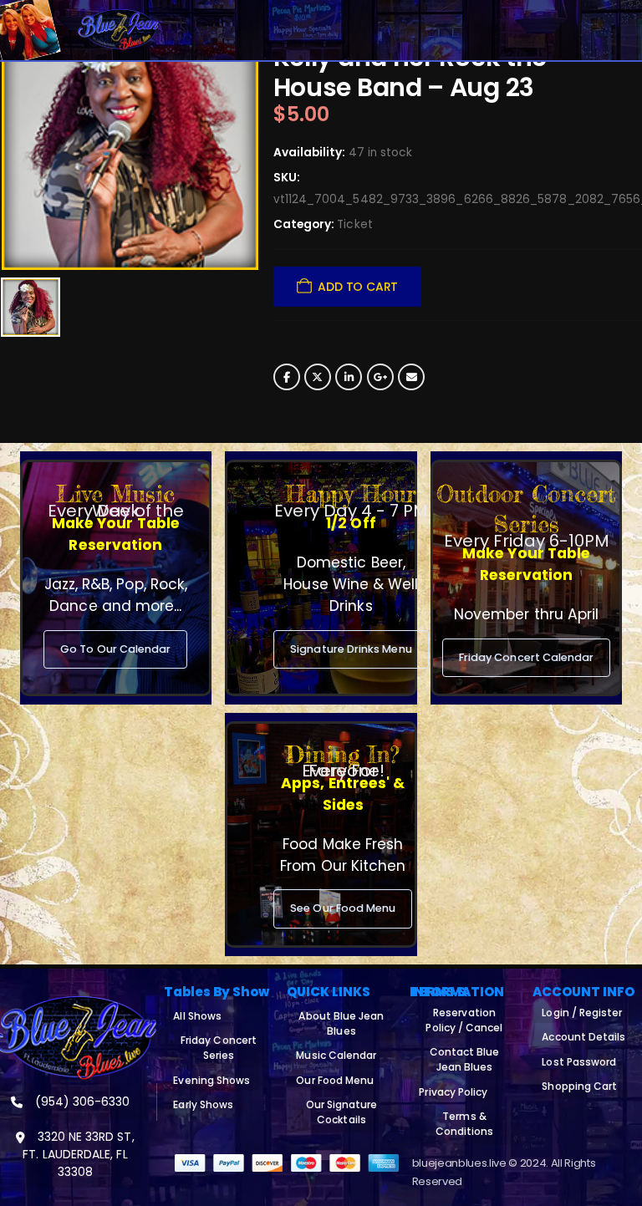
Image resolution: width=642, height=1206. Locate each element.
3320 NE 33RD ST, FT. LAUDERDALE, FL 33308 (78, 1154)
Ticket (354, 224)
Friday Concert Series (219, 1047)
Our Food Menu (335, 1080)
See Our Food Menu (342, 908)
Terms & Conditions (465, 1123)
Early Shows (203, 1104)
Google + (380, 377)
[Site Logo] (118, 30)
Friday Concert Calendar (526, 657)
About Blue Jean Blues (341, 1023)
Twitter (317, 377)
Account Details (583, 1037)
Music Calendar (336, 1055)
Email (411, 377)
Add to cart (358, 286)
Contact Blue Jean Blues (465, 1059)
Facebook (286, 377)
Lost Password (579, 1062)
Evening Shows (211, 1080)
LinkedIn (348, 377)
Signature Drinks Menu (350, 649)
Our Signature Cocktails (342, 1112)
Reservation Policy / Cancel (463, 1020)
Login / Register (582, 1012)
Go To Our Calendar (115, 649)
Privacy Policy (453, 1092)
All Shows (197, 1016)
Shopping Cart (579, 1086)
